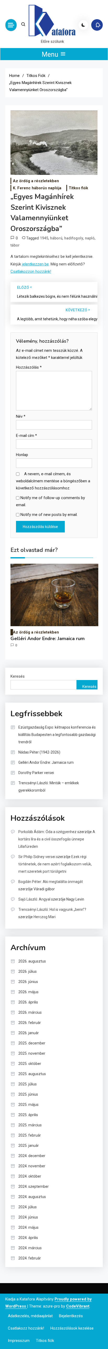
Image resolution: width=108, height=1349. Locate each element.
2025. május (28, 1104)
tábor (15, 245)
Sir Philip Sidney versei (36, 857)
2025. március (30, 1125)
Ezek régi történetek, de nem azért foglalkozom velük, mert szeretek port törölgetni (55, 864)
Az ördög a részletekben (36, 181)
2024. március (30, 1248)
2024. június (28, 1217)
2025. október (29, 1064)
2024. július (27, 1207)
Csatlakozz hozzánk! (26, 1328)
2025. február (29, 1135)
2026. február (29, 1023)
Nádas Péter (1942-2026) (39, 752)
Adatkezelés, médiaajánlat (30, 1316)
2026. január (28, 1033)
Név (20, 416)
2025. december (31, 1043)
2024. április (28, 1238)
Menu (51, 54)
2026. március (30, 1012)
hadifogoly (73, 238)
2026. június (28, 982)
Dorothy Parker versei (36, 773)
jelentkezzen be (35, 264)
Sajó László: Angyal (34, 899)
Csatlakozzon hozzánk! (30, 271)
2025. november (31, 1053)
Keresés (17, 676)
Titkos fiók (78, 188)
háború (56, 238)
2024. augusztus (32, 1197)
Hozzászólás (29, 367)
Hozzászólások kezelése (72, 1328)
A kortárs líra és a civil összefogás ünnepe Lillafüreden (56, 839)
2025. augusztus (32, 1074)
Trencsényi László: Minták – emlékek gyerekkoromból (48, 786)
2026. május (28, 992)
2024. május (28, 1227)
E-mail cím (26, 435)
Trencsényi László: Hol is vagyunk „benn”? (52, 909)
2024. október (29, 1176)
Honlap (22, 454)
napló (90, 238)
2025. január (28, 1145)
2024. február (29, 1258)
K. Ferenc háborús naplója (37, 188)
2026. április (28, 1002)
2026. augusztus (32, 961)
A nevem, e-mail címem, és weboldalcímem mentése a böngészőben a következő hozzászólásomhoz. (53, 481)
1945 (44, 238)
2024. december (31, 1156)
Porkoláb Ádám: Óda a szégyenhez (47, 832)
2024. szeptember (33, 1186)
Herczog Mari (45, 917)
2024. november (31, 1166)
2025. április (28, 1115)
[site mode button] (83, 25)
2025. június (28, 1094)
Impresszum (19, 1340)
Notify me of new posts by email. (49, 514)
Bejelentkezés (71, 1316)
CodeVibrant (77, 1306)
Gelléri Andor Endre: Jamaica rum (47, 639)
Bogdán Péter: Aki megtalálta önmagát (50, 882)
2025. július (27, 1084)
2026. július (27, 971)
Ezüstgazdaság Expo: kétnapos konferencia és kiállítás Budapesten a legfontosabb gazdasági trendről (57, 734)
